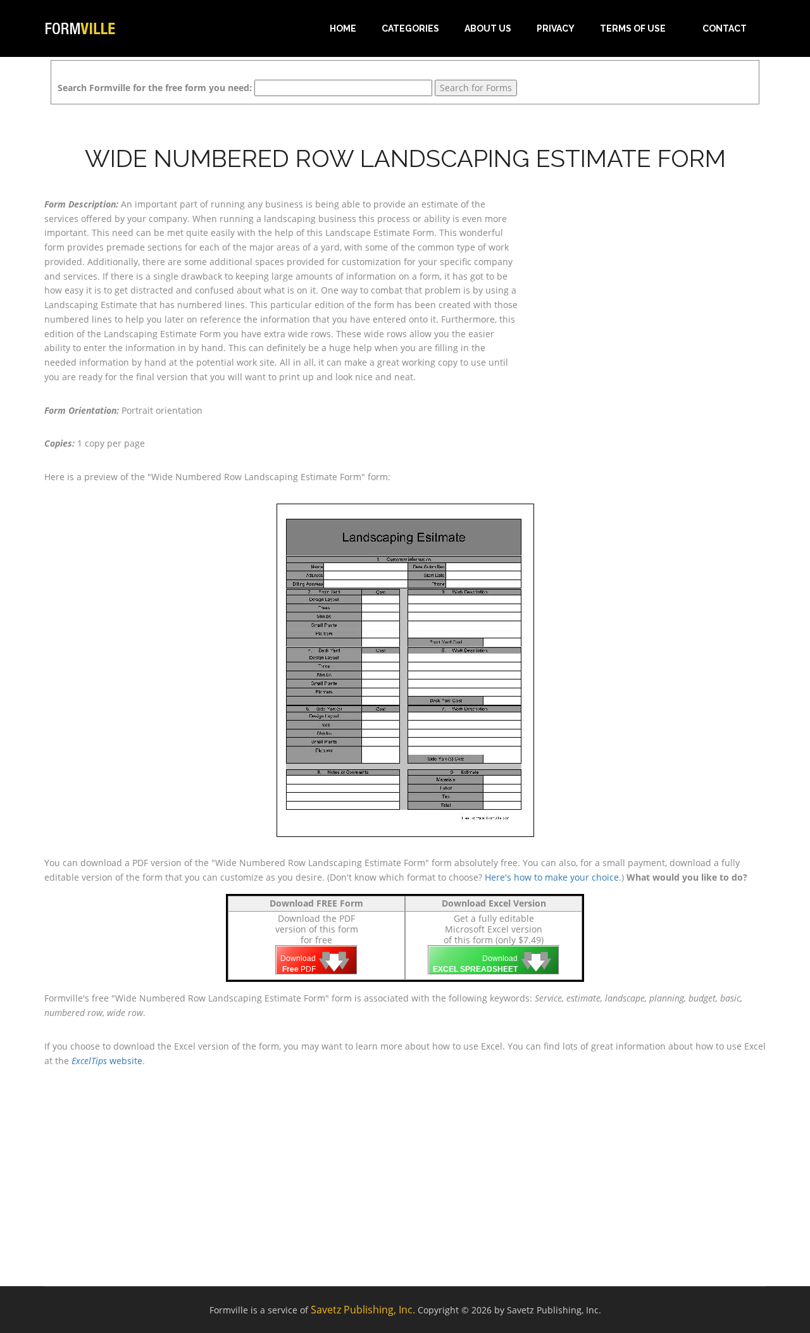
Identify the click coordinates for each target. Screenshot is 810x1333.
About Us (487, 28)
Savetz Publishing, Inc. (363, 1310)
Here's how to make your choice (552, 877)
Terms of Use (633, 28)
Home (343, 28)
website (107, 1061)
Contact (724, 28)
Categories (410, 28)
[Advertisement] (652, 276)
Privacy (556, 28)
